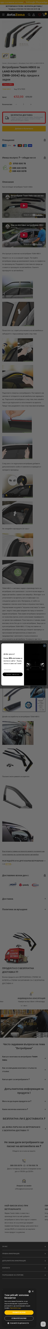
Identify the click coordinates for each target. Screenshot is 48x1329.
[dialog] (19, 1308)
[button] (18, 1323)
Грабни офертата (12, 674)
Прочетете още (15, 1308)
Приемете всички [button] (19, 1312)
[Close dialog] (44, 646)
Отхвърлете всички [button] (18, 1318)
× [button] (32, 1291)
